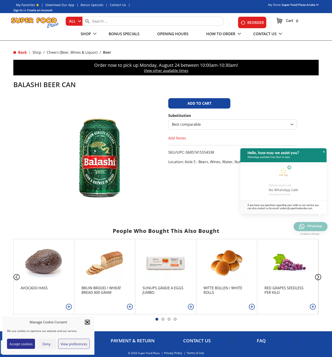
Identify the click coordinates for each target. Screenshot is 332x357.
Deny (46, 344)
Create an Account (39, 10)
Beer (107, 52)
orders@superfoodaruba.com (296, 208)
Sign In (18, 10)
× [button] (324, 152)
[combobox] (74, 21)
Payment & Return (133, 340)
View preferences (74, 344)
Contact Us (118, 5)
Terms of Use (195, 353)
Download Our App (59, 5)
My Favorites (25, 5)
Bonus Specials (92, 5)
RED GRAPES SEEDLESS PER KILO (284, 290)
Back (22, 52)
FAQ (261, 340)
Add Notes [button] (177, 138)
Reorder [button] (255, 22)
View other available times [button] (166, 70)
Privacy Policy (173, 353)
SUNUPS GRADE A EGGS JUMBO (163, 290)
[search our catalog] (87, 21)
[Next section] (319, 277)
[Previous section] (13, 277)
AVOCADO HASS (34, 287)
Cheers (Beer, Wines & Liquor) (72, 52)
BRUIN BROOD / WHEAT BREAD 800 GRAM (101, 290)
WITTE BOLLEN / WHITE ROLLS (222, 290)
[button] (87, 322)
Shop (37, 52)
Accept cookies (21, 344)
